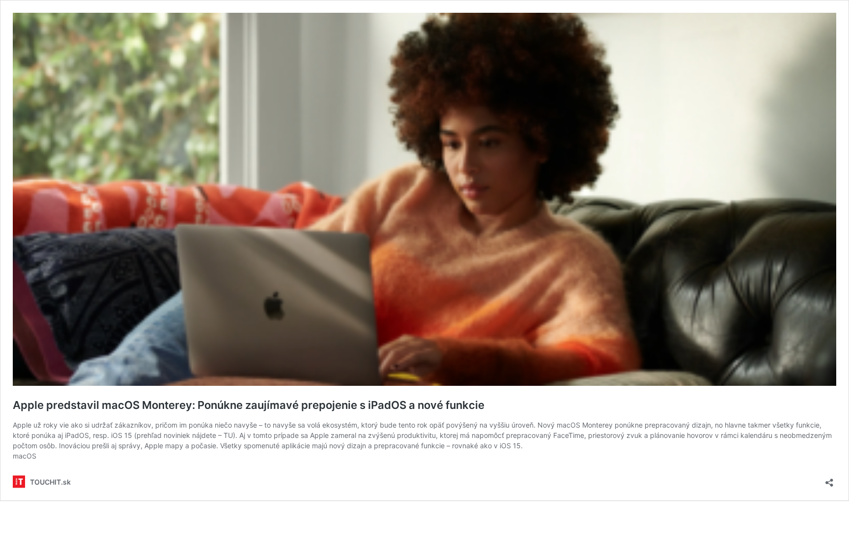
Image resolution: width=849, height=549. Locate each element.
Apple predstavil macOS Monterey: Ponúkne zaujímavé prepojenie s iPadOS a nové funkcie (248, 405)
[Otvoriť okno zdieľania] (829, 479)
